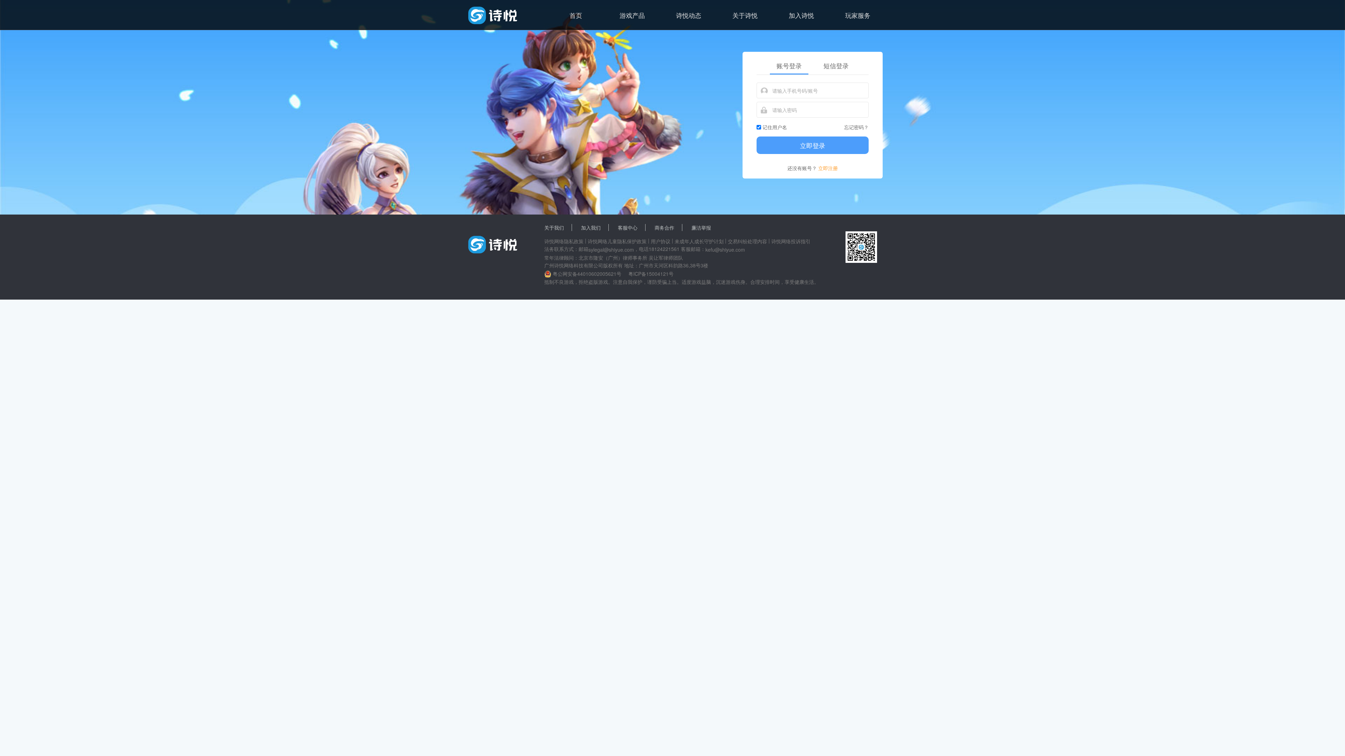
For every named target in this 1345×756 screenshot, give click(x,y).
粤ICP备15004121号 (651, 273)
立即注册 (828, 168)
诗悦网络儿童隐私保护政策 (617, 241)
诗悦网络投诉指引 (791, 241)
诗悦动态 (688, 15)
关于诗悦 (745, 15)
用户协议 (660, 241)
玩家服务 (857, 15)
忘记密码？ (856, 127)
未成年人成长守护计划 (699, 241)
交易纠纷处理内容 (747, 241)
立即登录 (812, 145)
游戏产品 (632, 15)
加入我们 (591, 227)
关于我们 (554, 227)
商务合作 (664, 227)
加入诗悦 (801, 15)
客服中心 (627, 227)
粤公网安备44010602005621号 (587, 273)
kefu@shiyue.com (725, 249)
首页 (576, 15)
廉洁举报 (701, 227)
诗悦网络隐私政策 (564, 241)
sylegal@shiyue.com (611, 249)
